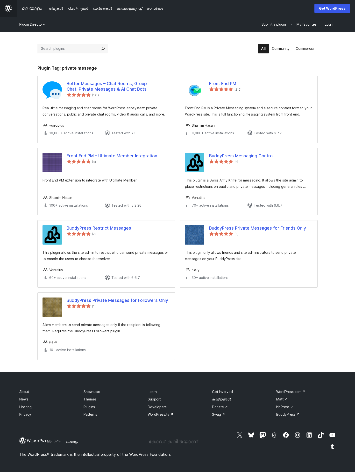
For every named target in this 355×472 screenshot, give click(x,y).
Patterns (90, 414)
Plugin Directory (32, 24)
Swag (218, 414)
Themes (90, 399)
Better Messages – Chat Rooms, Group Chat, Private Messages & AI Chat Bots (107, 86)
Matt (282, 399)
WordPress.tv (160, 414)
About (24, 392)
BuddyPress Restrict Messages (99, 228)
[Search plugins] (103, 48)
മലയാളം (71, 441)
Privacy (25, 414)
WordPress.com (290, 392)
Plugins (89, 407)
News (23, 399)
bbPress (285, 407)
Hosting (25, 407)
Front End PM (222, 83)
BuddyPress (288, 414)
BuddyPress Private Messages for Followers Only (117, 300)
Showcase (92, 392)
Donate (220, 407)
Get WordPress (332, 8)
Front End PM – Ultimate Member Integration (112, 155)
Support (154, 399)
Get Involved (222, 392)
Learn (152, 392)
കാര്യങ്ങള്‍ (221, 399)
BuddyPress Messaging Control (241, 155)
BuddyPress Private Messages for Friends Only (257, 228)
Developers (157, 407)
